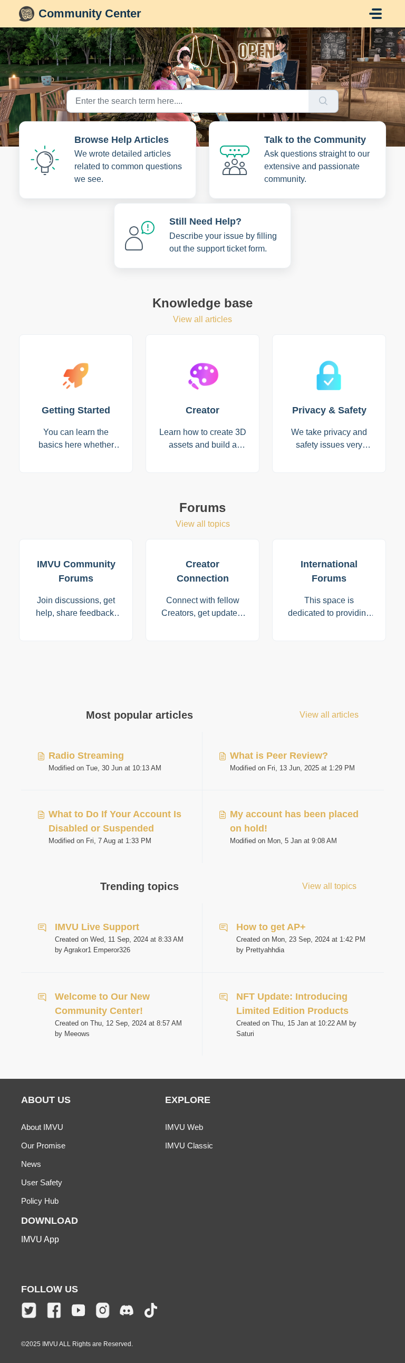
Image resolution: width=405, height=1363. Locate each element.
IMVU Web (184, 1127)
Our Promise (43, 1145)
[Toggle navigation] (375, 13)
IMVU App (40, 1239)
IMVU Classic (189, 1145)
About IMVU (42, 1127)
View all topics (203, 523)
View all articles (202, 319)
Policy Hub (40, 1200)
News (31, 1163)
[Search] (323, 101)
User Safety (41, 1182)
